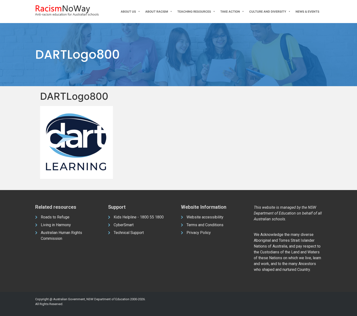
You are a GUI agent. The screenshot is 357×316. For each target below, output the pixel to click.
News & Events (307, 11)
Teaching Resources (194, 11)
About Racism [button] (156, 11)
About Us (128, 11)
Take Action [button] (230, 11)
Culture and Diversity (267, 11)
